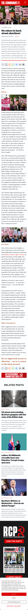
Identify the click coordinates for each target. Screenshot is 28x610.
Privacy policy (17, 606)
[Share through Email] (20, 64)
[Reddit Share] (9, 64)
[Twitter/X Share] (6, 64)
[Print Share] (23, 64)
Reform (10, 498)
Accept (14, 594)
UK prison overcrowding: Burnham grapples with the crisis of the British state (13, 414)
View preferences (14, 602)
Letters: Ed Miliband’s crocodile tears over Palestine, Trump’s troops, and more (12, 459)
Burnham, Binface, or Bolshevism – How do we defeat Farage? (12, 503)
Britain (17, 36)
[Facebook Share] (2, 64)
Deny (14, 598)
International (7, 452)
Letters (12, 452)
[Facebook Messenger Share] (16, 64)
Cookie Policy (10, 606)
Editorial (7, 498)
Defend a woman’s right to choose (14, 254)
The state (7, 409)
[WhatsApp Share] (13, 64)
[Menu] (25, 2)
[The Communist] (10, 4)
